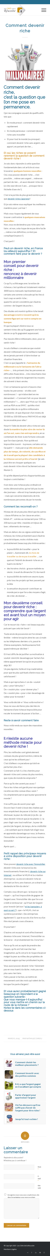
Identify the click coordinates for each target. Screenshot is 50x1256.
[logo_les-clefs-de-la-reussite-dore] (21, 10)
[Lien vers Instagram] (44, 1252)
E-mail (39, 1178)
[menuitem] (42, 10)
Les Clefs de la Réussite (25, 1246)
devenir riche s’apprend (18, 198)
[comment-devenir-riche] (25, 63)
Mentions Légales (10, 1249)
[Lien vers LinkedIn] (36, 1252)
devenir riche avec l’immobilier (30, 864)
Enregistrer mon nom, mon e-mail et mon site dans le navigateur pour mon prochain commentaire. (23, 1197)
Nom (39, 1168)
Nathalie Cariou (34, 1038)
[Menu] (42, 10)
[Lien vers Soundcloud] (27, 1252)
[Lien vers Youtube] (40, 1252)
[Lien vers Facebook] (32, 1252)
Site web (39, 1187)
